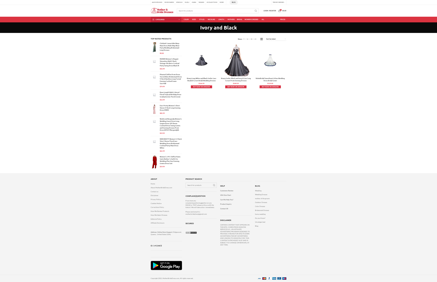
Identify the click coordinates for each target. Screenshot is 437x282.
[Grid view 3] (261, 39)
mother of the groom (262, 198)
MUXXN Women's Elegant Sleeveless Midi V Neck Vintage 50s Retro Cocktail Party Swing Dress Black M (169, 62)
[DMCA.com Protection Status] (191, 232)
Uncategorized (260, 222)
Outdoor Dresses (261, 202)
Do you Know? (260, 218)
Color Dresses (260, 206)
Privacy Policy (156, 199)
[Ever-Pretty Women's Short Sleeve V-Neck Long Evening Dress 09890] (154, 109)
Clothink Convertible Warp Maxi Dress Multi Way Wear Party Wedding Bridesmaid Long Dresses (169, 46)
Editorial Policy (156, 219)
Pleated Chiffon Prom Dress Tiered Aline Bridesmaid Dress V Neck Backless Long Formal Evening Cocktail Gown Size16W (171, 78)
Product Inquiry (225, 204)
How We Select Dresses (159, 215)
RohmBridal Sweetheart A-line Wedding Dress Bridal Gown (270, 79)
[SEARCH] (255, 10)
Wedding (258, 191)
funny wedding (260, 214)
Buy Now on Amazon (201, 87)
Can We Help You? (226, 200)
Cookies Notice (156, 203)
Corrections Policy (157, 207)
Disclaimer (154, 195)
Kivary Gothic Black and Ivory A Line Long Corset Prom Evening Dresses (236, 79)
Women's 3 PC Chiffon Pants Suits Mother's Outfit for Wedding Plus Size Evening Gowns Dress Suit (170, 160)
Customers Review (226, 191)
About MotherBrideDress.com (161, 188)
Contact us (154, 192)
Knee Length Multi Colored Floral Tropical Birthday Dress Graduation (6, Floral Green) (170, 94)
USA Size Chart (225, 195)
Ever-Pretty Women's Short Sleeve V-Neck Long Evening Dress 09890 (170, 107)
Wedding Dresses (261, 194)
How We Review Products (160, 211)
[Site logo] (162, 10)
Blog (234, 2)
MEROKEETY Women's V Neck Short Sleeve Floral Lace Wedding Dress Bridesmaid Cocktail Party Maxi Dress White (171, 143)
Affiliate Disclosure (157, 223)
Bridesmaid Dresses (262, 210)
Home (153, 184)
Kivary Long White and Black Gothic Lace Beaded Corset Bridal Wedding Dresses (201, 79)
